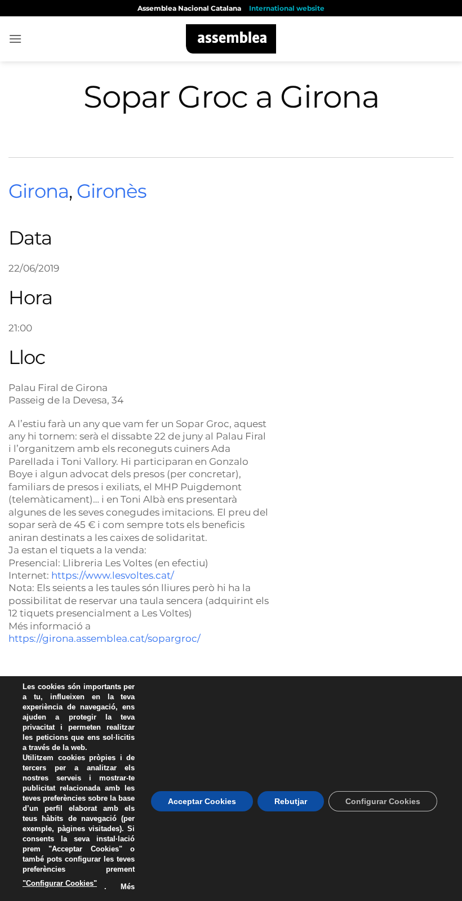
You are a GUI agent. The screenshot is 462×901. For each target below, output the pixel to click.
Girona (38, 191)
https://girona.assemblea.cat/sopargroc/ (104, 638)
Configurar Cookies (382, 801)
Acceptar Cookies (202, 801)
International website (287, 8)
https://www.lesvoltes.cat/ (112, 575)
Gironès (111, 191)
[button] (15, 38)
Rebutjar (290, 801)
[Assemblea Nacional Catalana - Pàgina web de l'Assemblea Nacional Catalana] (231, 38)
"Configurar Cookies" (60, 883)
